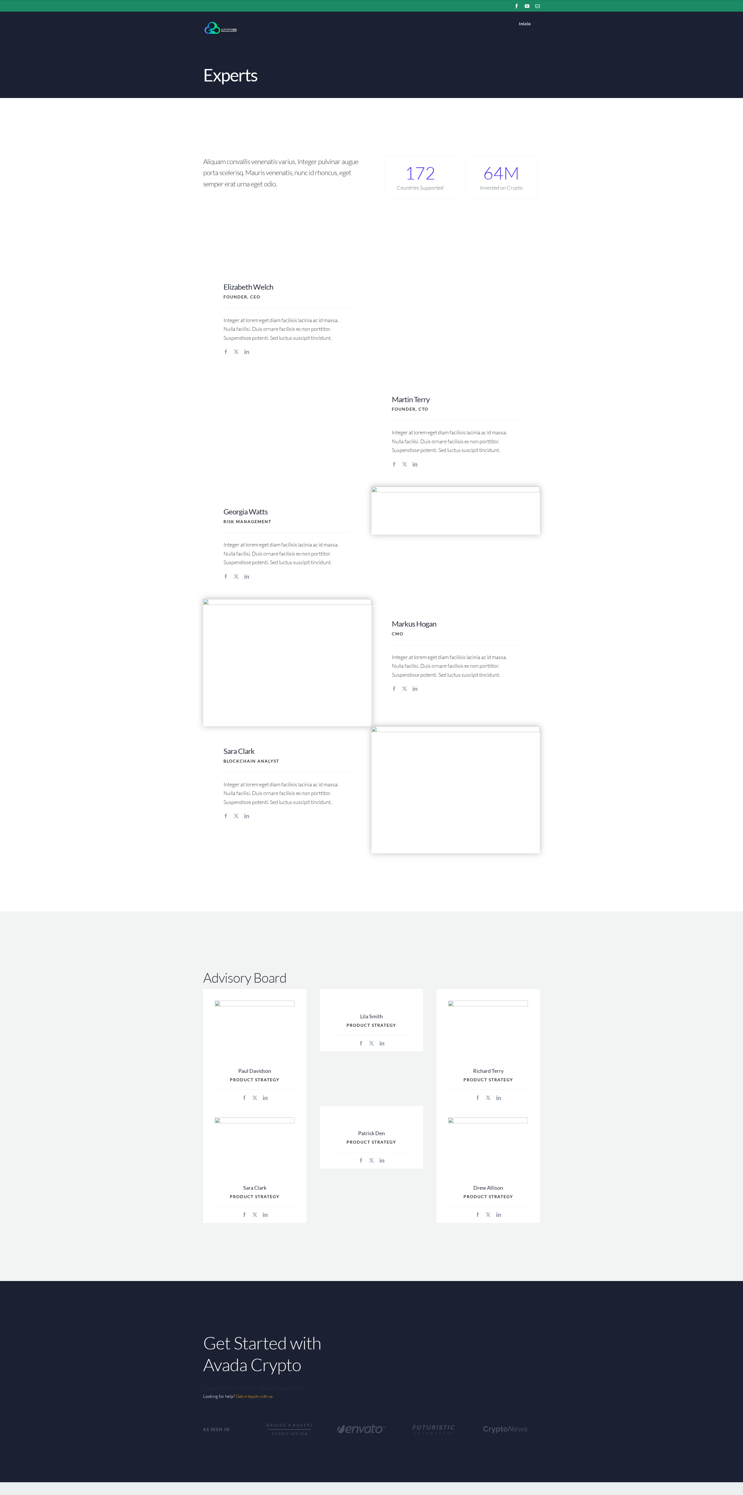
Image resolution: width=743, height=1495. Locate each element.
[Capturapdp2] (456, 489)
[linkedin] (246, 351)
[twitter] (236, 351)
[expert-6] (255, 1003)
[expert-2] (287, 601)
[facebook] (225, 351)
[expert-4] (456, 729)
